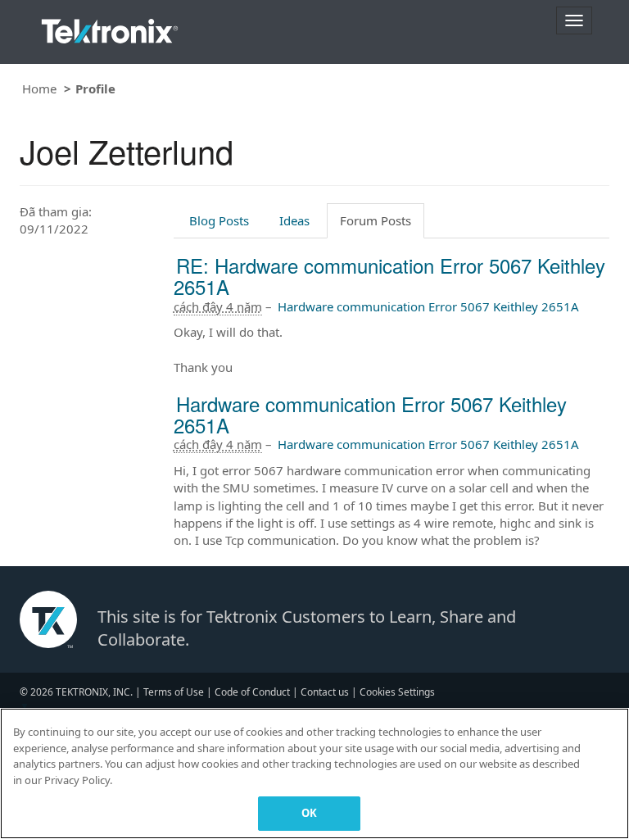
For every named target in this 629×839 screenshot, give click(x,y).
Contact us (325, 692)
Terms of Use (173, 692)
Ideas (294, 220)
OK (309, 812)
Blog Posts (219, 220)
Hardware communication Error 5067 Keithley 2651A (428, 306)
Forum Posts (375, 220)
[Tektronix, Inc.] (110, 27)
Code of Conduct (252, 692)
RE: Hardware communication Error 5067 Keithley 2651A (389, 276)
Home (39, 88)
